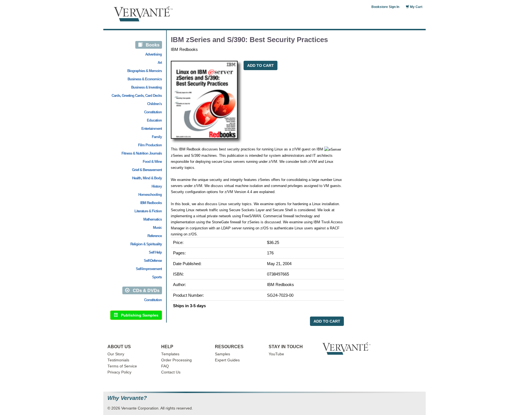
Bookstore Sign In (385, 7)
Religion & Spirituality (146, 244)
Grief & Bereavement (147, 170)
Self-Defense (153, 261)
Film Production (150, 145)
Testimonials (118, 360)
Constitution (153, 112)
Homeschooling (150, 195)
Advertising (153, 54)
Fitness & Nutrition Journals (142, 153)
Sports (157, 277)
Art (160, 63)
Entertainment (151, 129)
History (157, 186)
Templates (170, 354)
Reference (154, 236)
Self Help (155, 252)
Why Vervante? (127, 398)
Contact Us (170, 372)
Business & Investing (146, 87)
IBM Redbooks (151, 203)
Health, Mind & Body (147, 178)
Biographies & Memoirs (144, 71)
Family (157, 137)
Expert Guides (227, 360)
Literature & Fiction (148, 211)
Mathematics (152, 219)
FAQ (165, 366)
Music (157, 228)
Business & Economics (145, 79)
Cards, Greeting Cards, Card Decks (137, 96)
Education (154, 120)
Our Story (115, 354)
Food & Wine (152, 162)
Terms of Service (122, 366)
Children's (154, 104)
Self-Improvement (149, 269)
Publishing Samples (138, 315)
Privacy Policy (119, 372)
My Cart (415, 7)
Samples (222, 354)
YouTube (276, 354)
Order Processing (176, 360)
